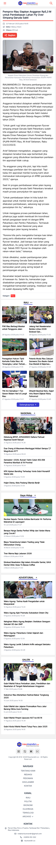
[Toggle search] (51, 3)
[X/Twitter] (24, 751)
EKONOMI (28, 805)
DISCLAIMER (28, 782)
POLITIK (28, 801)
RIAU (28, 797)
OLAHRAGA (28, 809)
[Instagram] (18, 751)
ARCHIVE (27, 816)
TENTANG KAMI (28, 771)
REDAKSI (28, 774)
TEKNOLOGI (28, 813)
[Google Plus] (37, 751)
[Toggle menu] (5, 3)
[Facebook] (31, 751)
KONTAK (28, 786)
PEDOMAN (28, 778)
